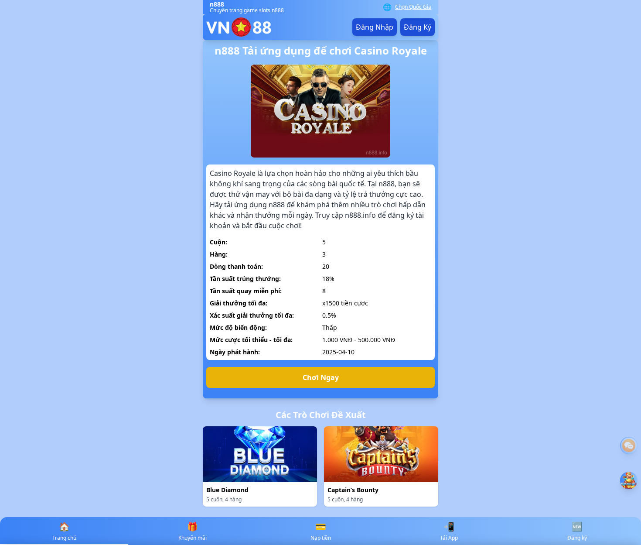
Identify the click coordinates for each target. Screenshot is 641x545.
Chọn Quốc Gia (413, 6)
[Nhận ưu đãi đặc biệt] (629, 480)
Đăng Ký (417, 27)
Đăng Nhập (374, 27)
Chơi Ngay (321, 377)
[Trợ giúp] (629, 445)
